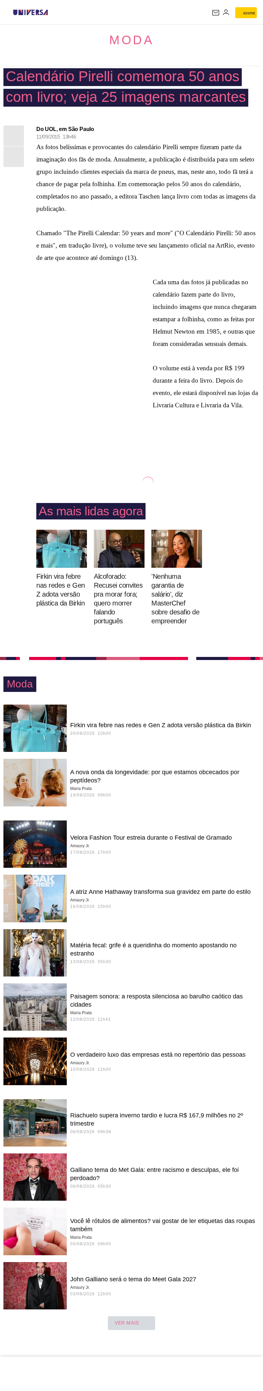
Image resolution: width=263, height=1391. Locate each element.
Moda (131, 40)
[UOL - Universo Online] (52, 12)
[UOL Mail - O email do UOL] (216, 13)
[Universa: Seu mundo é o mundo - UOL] (30, 12)
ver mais (127, 1323)
